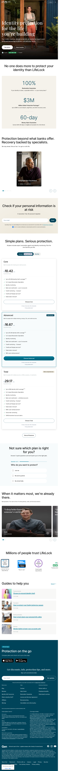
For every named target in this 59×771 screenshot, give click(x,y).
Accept (6, 768)
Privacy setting (36, 764)
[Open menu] (55, 2)
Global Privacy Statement (48, 224)
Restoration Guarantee (26, 694)
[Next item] (54, 190)
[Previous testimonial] (50, 539)
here (16, 729)
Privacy (40, 762)
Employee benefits (43, 691)
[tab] (3, 191)
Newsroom (12, 762)
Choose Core (29, 302)
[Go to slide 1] (3, 540)
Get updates (50, 678)
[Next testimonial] (54, 539)
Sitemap (4, 703)
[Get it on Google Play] (21, 660)
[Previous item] (50, 190)
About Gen (4, 762)
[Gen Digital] (4, 746)
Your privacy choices (24, 764)
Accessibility (14, 764)
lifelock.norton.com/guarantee (9, 738)
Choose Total (29, 420)
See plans (7, 47)
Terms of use (5, 764)
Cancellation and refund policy (28, 703)
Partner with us (43, 688)
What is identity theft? (7, 697)
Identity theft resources (8, 694)
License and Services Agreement (28, 697)
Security (46, 762)
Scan (52, 220)
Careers (29, 762)
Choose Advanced (29, 358)
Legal (34, 762)
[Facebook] (48, 746)
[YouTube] (55, 746)
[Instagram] (51, 746)
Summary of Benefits (37, 730)
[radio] (29, 470)
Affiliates (4, 700)
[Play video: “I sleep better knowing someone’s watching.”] (47, 533)
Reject (10, 768)
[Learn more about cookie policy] (12, 766)
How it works (20, 47)
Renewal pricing (24, 700)
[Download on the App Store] (8, 660)
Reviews (4, 691)
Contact (22, 688)
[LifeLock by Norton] (6, 2)
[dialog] (7, 767)
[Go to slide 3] (5, 540)
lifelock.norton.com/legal (35, 717)
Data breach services (44, 694)
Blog (3, 688)
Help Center (23, 691)
